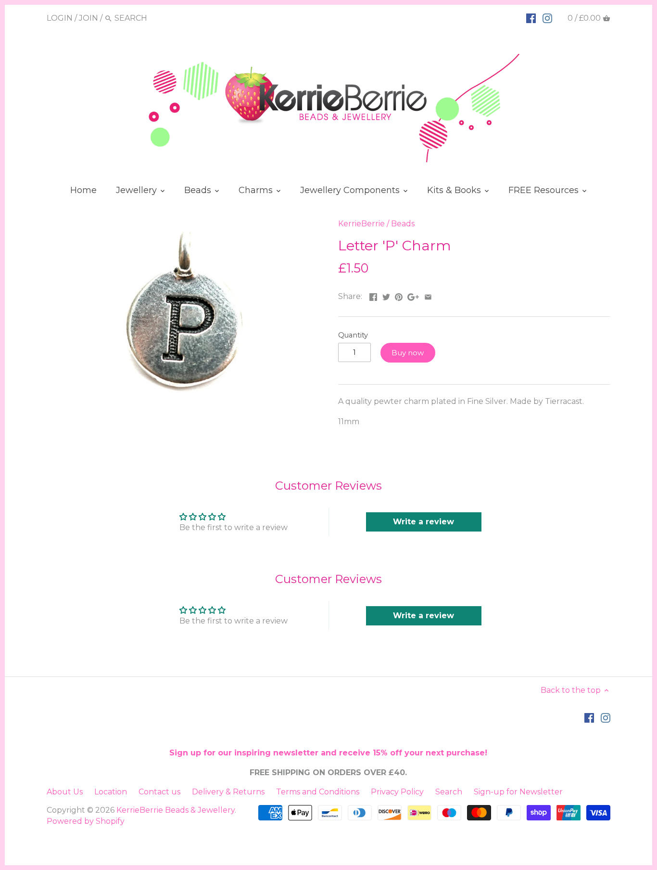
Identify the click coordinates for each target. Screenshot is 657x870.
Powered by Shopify (86, 821)
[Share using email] (428, 295)
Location (110, 791)
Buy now (408, 352)
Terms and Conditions (317, 791)
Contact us (159, 791)
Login (60, 18)
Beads (403, 223)
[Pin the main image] (399, 295)
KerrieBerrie (361, 223)
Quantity (353, 335)
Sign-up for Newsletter (518, 791)
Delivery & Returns (228, 791)
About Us (65, 791)
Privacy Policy (397, 791)
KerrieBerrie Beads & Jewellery (175, 810)
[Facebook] (531, 18)
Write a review (423, 521)
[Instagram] (547, 18)
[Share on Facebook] (373, 295)
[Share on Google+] (413, 295)
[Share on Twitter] (386, 295)
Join (88, 18)
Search (448, 791)
